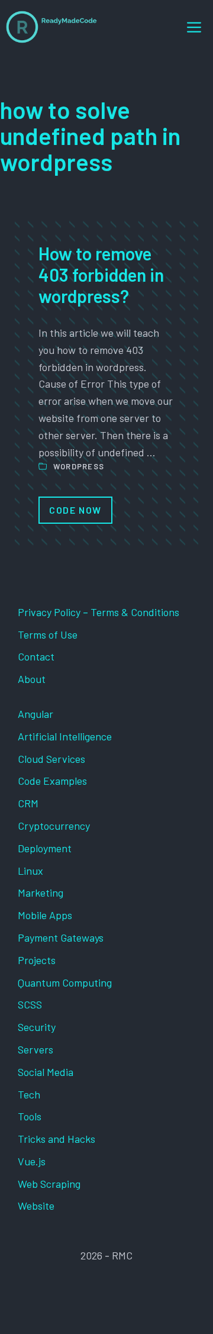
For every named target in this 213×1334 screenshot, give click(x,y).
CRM (28, 803)
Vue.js (32, 1161)
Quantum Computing (65, 982)
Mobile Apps (45, 914)
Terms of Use (48, 634)
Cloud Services (51, 758)
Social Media (45, 1071)
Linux (30, 870)
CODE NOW (75, 509)
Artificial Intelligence (65, 736)
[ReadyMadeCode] (51, 27)
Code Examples (52, 780)
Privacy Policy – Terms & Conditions (98, 611)
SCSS (30, 1004)
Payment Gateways (61, 937)
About (32, 678)
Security (37, 1026)
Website (36, 1205)
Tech (29, 1094)
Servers (35, 1049)
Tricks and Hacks (56, 1138)
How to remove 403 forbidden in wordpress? (101, 275)
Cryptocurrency (54, 825)
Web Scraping (49, 1183)
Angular (35, 713)
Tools (29, 1116)
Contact (36, 656)
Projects (37, 959)
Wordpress (79, 466)
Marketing (40, 892)
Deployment (45, 848)
